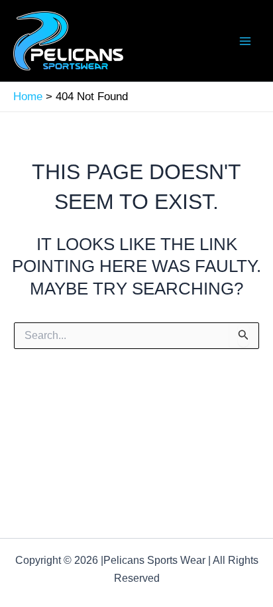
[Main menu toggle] (245, 41)
